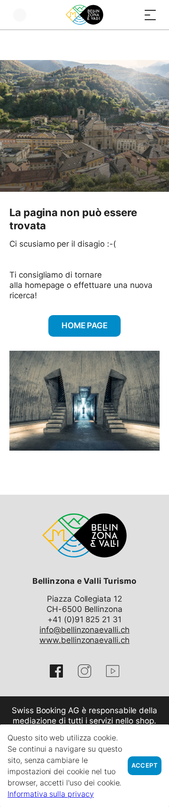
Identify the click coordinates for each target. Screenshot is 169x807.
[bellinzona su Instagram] (84, 671)
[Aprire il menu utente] (19, 15)
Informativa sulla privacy (51, 794)
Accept (144, 765)
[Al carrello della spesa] (131, 15)
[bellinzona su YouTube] (112, 671)
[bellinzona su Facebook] (56, 671)
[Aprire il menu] (150, 15)
